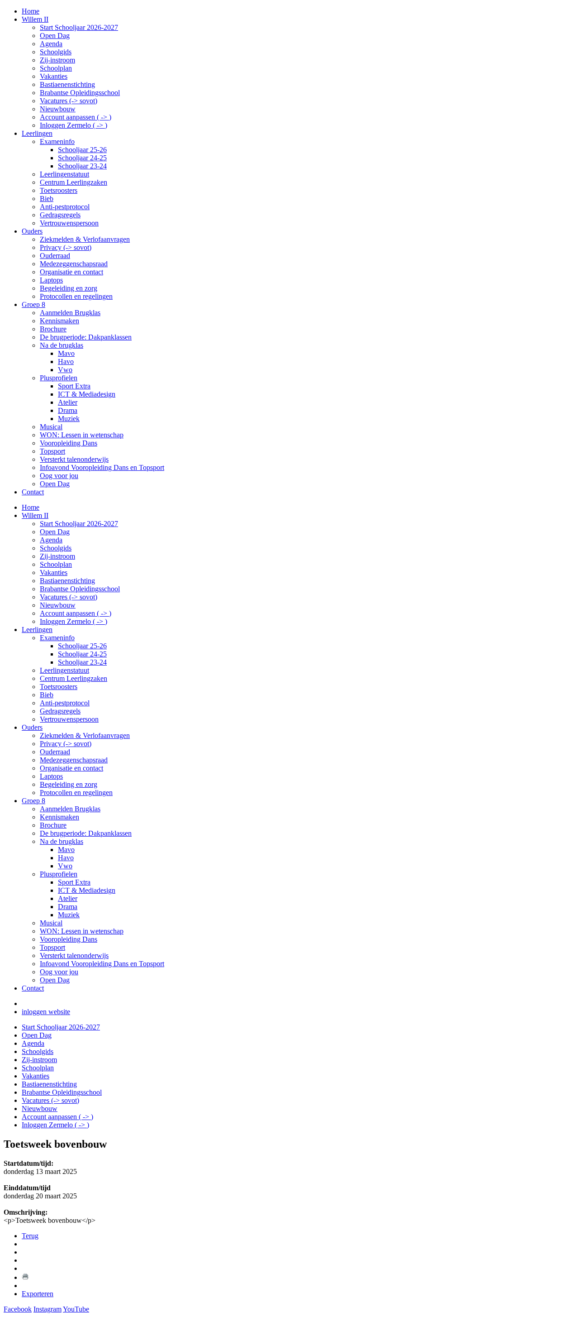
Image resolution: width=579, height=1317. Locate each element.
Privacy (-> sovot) (65, 743)
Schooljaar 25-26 (82, 646)
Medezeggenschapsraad (74, 760)
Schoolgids (55, 548)
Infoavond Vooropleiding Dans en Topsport (102, 963)
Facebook (18, 1309)
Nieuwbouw (58, 605)
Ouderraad (55, 752)
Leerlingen (37, 629)
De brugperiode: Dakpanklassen (86, 833)
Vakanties (53, 572)
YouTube (76, 1309)
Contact (33, 988)
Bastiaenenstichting (67, 580)
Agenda (51, 540)
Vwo (65, 866)
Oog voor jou (59, 972)
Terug (30, 1236)
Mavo (66, 849)
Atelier (67, 898)
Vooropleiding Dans (68, 939)
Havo (66, 858)
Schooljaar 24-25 (82, 654)
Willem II (35, 515)
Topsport (52, 947)
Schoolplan (56, 564)
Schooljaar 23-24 (82, 662)
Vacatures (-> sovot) (68, 597)
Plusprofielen (58, 874)
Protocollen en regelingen (76, 792)
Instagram (47, 1309)
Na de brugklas (61, 841)
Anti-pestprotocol (65, 703)
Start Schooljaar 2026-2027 (79, 523)
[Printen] (25, 1277)
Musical (51, 923)
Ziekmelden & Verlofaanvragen (85, 735)
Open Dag (55, 532)
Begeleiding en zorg (68, 784)
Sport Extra (74, 882)
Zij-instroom (57, 556)
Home (30, 507)
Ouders (32, 727)
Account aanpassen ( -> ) (75, 613)
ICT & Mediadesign (86, 890)
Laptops (51, 776)
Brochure (53, 825)
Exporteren (37, 1294)
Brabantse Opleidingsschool (80, 589)
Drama (67, 906)
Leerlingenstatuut (64, 670)
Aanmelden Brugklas (70, 809)
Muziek (69, 915)
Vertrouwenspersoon (69, 719)
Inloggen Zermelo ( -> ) (73, 621)
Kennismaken (59, 817)
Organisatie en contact (71, 768)
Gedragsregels (60, 711)
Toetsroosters (58, 686)
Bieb (46, 695)
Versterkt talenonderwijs (74, 955)
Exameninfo (57, 638)
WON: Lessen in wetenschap (81, 931)
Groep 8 (33, 801)
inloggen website (46, 1011)
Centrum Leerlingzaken (73, 678)
